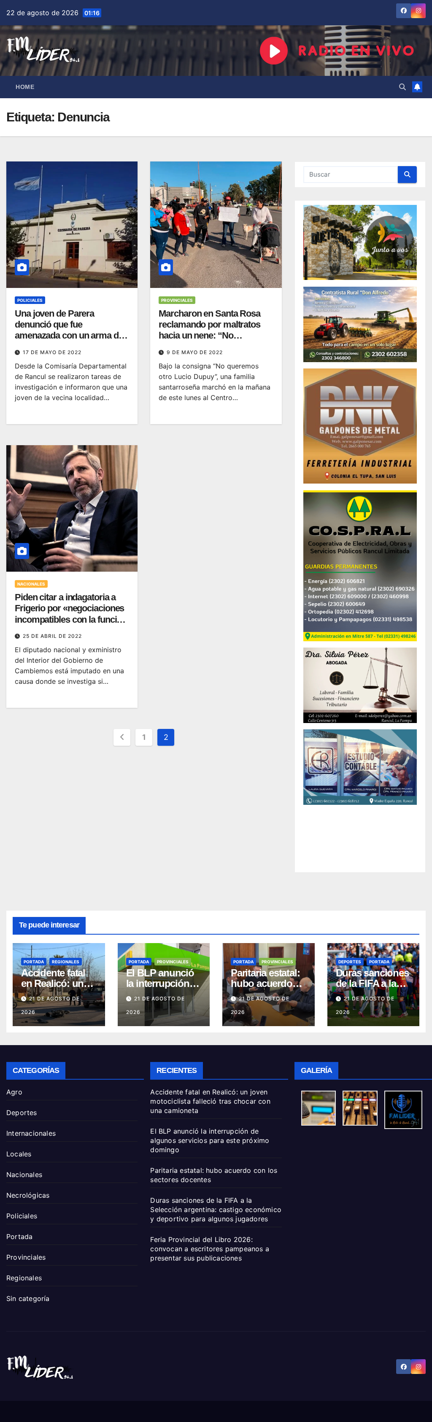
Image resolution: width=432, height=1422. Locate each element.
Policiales (30, 300)
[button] (402, 87)
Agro (14, 1092)
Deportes (349, 961)
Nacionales (31, 583)
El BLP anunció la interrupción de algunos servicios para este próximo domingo (209, 1140)
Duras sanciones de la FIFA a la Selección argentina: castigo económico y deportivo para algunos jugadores (215, 1209)
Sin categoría (28, 1298)
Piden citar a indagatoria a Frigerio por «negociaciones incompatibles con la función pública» (71, 614)
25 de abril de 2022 (52, 636)
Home (25, 86)
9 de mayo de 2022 (195, 352)
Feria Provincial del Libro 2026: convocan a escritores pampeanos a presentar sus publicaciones (209, 1248)
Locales (18, 1154)
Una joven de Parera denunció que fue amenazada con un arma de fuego (69, 330)
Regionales (65, 961)
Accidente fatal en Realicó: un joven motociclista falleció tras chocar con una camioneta (210, 1101)
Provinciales (177, 300)
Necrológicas (27, 1195)
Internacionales (31, 1133)
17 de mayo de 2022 (52, 352)
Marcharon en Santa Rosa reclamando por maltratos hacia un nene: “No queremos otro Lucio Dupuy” (216, 330)
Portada (34, 961)
